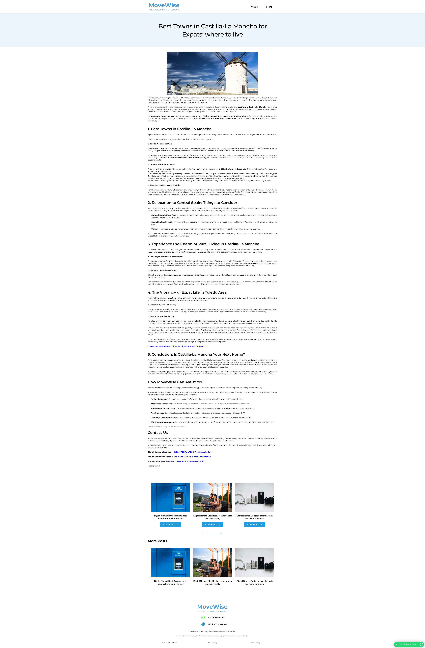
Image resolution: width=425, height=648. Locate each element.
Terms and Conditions (169, 643)
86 (221, 533)
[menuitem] (254, 7)
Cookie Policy (255, 643)
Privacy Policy (212, 643)
